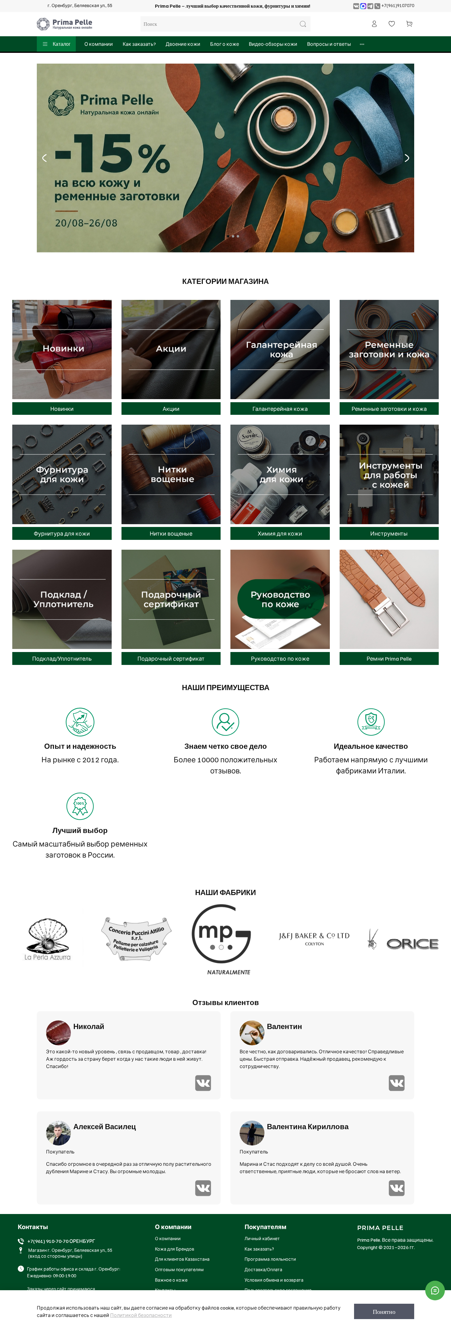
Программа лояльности (270, 1259)
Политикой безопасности (141, 1315)
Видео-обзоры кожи (273, 44)
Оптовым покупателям (179, 1269)
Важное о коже (171, 1280)
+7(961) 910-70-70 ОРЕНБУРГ (61, 1241)
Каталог (62, 44)
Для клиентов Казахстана (182, 1259)
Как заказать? (139, 44)
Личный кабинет (262, 1238)
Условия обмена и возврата (274, 1280)
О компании (98, 44)
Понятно (384, 1311)
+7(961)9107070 (397, 5)
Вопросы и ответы (329, 44)
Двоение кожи (183, 44)
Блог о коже (224, 44)
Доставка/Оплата (263, 1269)
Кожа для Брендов (174, 1248)
